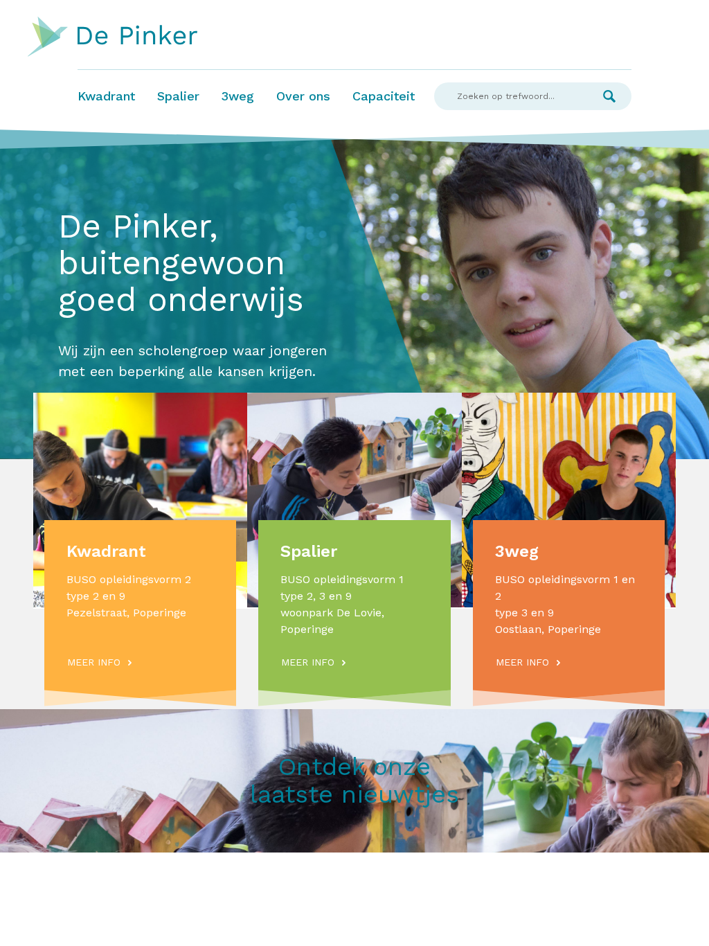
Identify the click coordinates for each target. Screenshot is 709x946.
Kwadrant (106, 96)
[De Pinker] (112, 37)
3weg (238, 96)
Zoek (609, 96)
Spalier (178, 96)
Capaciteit (383, 96)
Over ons (303, 96)
